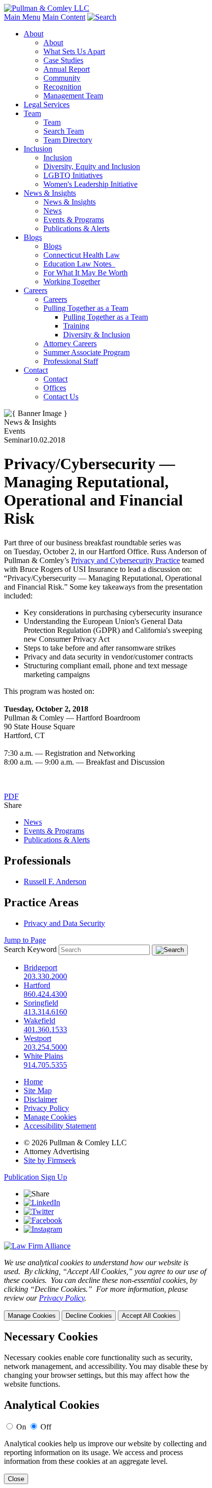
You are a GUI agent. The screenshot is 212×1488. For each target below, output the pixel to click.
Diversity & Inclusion (96, 334)
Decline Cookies (89, 1315)
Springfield (41, 1003)
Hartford (37, 985)
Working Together (71, 281)
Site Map (38, 1090)
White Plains (43, 1056)
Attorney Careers (70, 343)
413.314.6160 (45, 1012)
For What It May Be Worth (85, 272)
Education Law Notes (79, 264)
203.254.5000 (45, 1047)
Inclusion (38, 149)
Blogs (33, 237)
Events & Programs (73, 219)
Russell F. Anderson (55, 881)
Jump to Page (25, 940)
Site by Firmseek (50, 1160)
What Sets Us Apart (74, 51)
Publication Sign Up (35, 1177)
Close (16, 1479)
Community (61, 78)
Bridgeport (40, 967)
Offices (54, 388)
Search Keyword (30, 949)
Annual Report (66, 69)
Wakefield (39, 1020)
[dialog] (106, 1289)
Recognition (62, 87)
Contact (36, 370)
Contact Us (60, 396)
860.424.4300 (45, 994)
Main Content (63, 17)
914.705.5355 (45, 1065)
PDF (11, 796)
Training (76, 326)
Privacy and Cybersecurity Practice (125, 560)
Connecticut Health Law (81, 255)
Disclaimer (40, 1099)
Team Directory (67, 140)
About (33, 34)
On (21, 1427)
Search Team (63, 131)
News (52, 211)
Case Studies (63, 60)
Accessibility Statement (60, 1126)
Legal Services (47, 104)
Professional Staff (70, 361)
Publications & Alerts (76, 228)
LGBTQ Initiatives (73, 175)
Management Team (73, 95)
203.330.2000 (45, 976)
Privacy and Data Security (64, 923)
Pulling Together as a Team (85, 308)
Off (45, 1427)
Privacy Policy (46, 1108)
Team (32, 113)
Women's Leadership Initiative (90, 184)
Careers (35, 290)
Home (33, 1081)
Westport (37, 1038)
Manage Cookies (50, 1117)
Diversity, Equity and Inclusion (91, 166)
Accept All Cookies (149, 1315)
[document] (106, 1407)
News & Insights (50, 193)
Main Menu (22, 17)
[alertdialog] (106, 1407)
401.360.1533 (45, 1029)
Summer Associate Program (86, 352)
